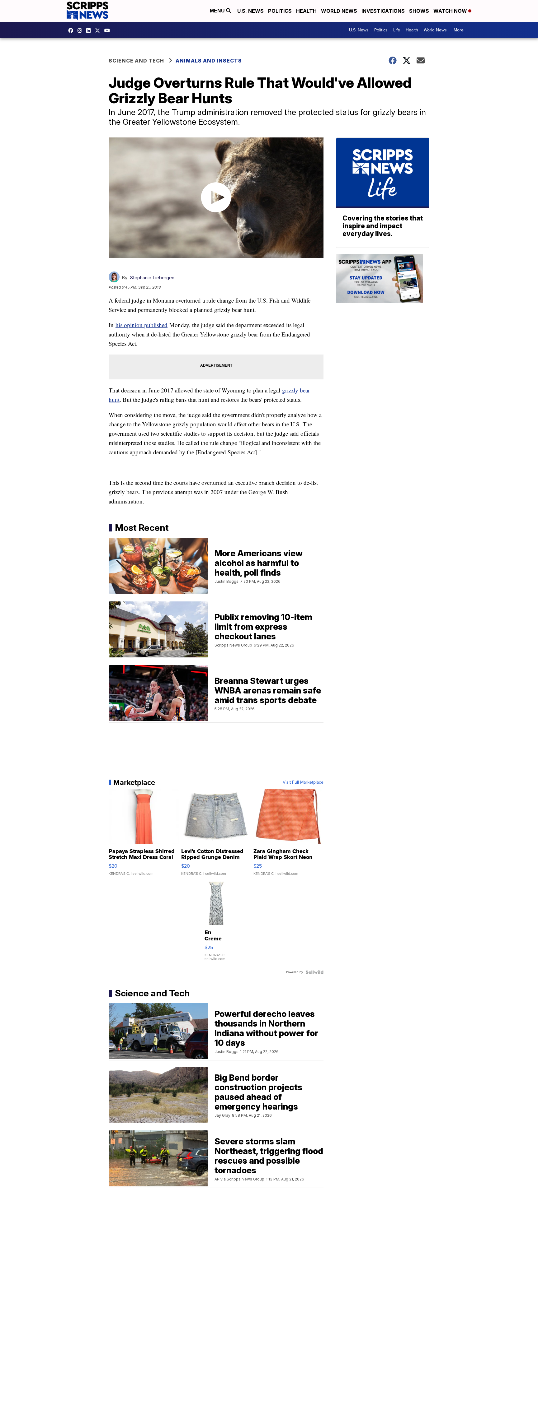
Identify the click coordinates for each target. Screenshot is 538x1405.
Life (396, 30)
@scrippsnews (108, 30)
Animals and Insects (209, 61)
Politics (280, 11)
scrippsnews (72, 30)
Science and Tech (136, 61)
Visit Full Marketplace (303, 782)
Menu (218, 10)
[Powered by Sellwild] (314, 972)
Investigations (383, 11)
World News (339, 11)
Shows (419, 11)
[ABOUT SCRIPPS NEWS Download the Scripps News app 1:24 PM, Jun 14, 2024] (382, 300)
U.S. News (250, 11)
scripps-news (90, 30)
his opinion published (142, 325)
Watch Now (450, 11)
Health (306, 11)
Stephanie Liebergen (152, 278)
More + (460, 30)
